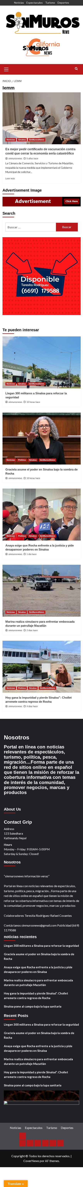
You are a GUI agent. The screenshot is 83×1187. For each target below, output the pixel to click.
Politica (22, 460)
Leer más (10, 178)
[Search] (76, 68)
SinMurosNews (36, 139)
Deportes (63, 2)
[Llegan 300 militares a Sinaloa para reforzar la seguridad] (42, 362)
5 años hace (32, 158)
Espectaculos (34, 2)
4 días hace (32, 706)
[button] (6, 69)
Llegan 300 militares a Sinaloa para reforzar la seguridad (41, 945)
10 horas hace (33, 402)
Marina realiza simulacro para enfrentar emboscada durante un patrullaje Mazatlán (38, 982)
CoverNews (31, 1161)
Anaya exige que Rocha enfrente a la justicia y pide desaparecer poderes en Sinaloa (38, 969)
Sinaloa (22, 139)
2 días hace (32, 630)
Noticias (19, 2)
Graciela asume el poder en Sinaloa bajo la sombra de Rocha (39, 956)
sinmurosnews (15, 158)
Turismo (50, 2)
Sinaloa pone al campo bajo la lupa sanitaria (32, 1006)
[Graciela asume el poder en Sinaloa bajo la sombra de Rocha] (42, 439)
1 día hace (31, 554)
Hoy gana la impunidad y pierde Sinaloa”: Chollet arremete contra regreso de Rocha (36, 996)
